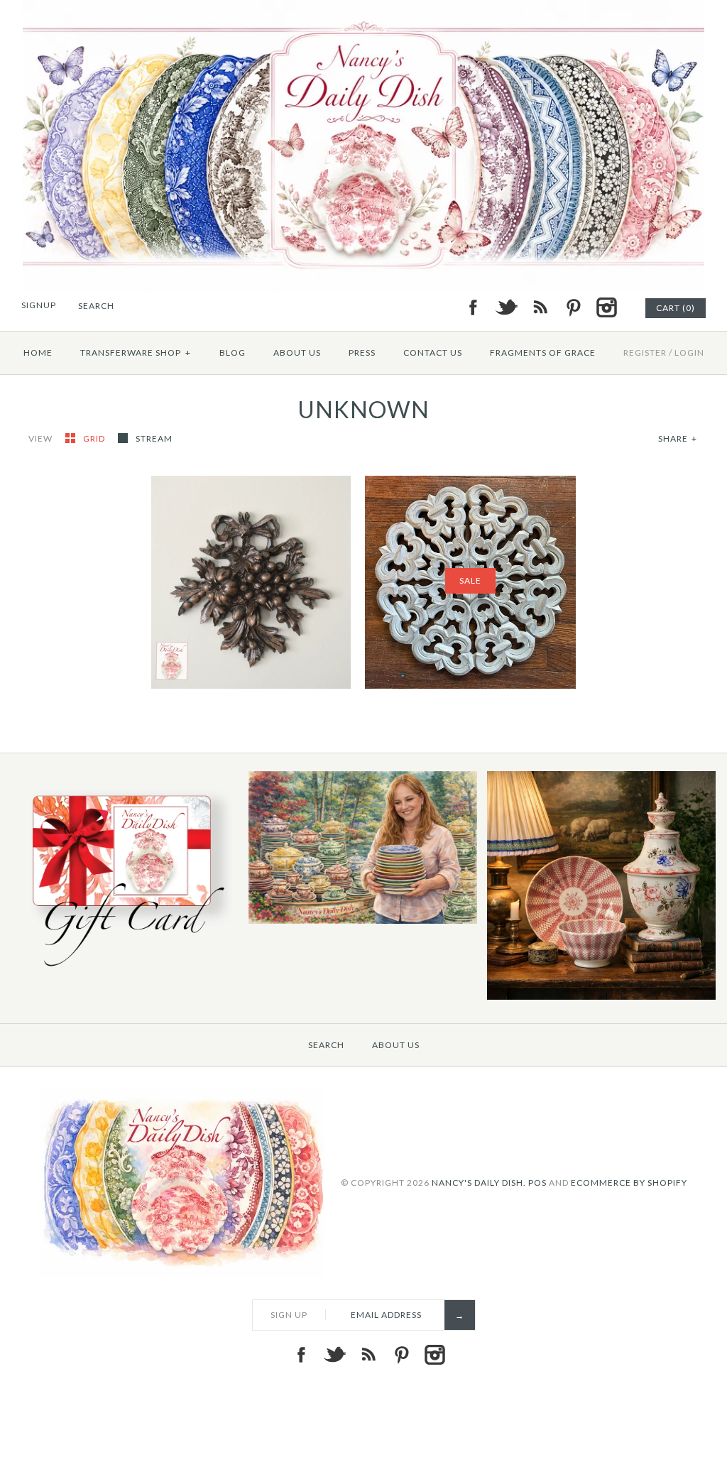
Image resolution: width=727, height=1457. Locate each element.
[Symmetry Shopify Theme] (124, 971)
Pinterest (573, 307)
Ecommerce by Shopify (629, 1182)
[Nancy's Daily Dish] (363, 8)
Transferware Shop (135, 352)
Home (38, 352)
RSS (539, 307)
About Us (297, 352)
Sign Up (288, 1314)
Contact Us (432, 352)
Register (645, 352)
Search (326, 1044)
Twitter (506, 307)
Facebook (472, 307)
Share (677, 438)
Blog (232, 352)
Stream (154, 438)
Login (689, 352)
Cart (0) (675, 307)
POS (537, 1182)
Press (362, 352)
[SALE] (470, 484)
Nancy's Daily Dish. (479, 1182)
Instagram (606, 307)
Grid (95, 438)
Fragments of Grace (543, 352)
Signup (38, 305)
